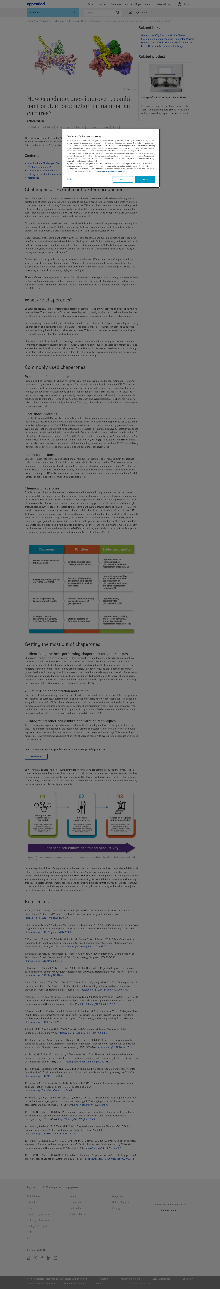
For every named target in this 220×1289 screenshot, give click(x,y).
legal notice (122, 171)
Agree (145, 179)
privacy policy (108, 171)
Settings (70, 179)
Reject (122, 179)
